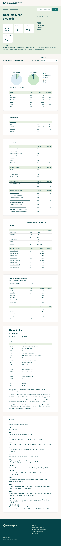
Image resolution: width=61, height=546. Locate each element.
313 (30, 250)
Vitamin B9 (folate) (14, 262)
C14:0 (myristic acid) (14, 172)
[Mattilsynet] (10, 525)
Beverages (5, 8)
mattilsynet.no (35, 533)
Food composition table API (38, 527)
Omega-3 (12, 158)
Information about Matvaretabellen (39, 529)
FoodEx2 (11, 394)
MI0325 (31, 232)
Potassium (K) (13, 297)
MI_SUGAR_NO (40, 126)
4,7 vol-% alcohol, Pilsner (32, 49)
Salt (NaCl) (12, 290)
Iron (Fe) (11, 309)
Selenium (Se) (12, 313)
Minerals (39, 23)
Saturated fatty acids (14, 148)
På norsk (54, 3)
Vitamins (39, 21)
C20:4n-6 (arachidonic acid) (16, 204)
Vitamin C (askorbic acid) (15, 267)
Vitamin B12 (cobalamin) (15, 264)
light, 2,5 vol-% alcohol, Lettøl (9, 49)
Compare (36, 60)
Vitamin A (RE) (13, 234)
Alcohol (11, 104)
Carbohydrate (13, 97)
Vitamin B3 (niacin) (14, 255)
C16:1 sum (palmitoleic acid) (15, 183)
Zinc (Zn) (12, 311)
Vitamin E (12, 244)
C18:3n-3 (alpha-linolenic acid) (16, 195)
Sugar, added (12, 128)
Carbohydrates (40, 20)
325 (31, 318)
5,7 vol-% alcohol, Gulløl (21, 49)
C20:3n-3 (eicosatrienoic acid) (16, 197)
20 (30, 239)
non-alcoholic (41, 49)
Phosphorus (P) (13, 302)
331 (38, 124)
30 (30, 262)
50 (30, 99)
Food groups (36, 3)
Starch (11, 124)
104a (31, 94)
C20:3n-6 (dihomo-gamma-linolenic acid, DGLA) (20, 199)
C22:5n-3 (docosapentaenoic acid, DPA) (18, 209)
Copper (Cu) (12, 316)
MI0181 (31, 97)
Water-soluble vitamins (15, 248)
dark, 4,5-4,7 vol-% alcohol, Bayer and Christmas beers (44, 47)
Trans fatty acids (13, 151)
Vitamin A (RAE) (13, 232)
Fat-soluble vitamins (14, 230)
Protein (11, 101)
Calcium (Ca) (12, 292)
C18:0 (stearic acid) (14, 176)
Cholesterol (12, 162)
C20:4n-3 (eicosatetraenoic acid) (17, 202)
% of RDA (49, 230)
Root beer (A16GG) (21, 337)
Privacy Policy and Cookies (37, 531)
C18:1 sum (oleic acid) (14, 186)
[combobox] (44, 9)
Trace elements (41, 25)
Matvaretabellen (12, 3)
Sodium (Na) (12, 295)
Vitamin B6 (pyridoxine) (15, 260)
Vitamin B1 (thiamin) (14, 250)
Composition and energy (43, 16)
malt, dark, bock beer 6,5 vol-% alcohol (11, 47)
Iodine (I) (11, 318)
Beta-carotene (14, 239)
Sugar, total (12, 126)
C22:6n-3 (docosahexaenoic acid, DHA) (18, 211)
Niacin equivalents (13, 257)
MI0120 (31, 290)
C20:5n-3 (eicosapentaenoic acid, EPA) (18, 206)
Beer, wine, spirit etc (14, 8)
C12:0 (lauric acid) (13, 169)
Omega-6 (12, 160)
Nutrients (46, 3)
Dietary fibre (12, 99)
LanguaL (11, 405)
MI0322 (31, 234)
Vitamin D (12, 241)
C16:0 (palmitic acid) (14, 174)
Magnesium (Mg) (13, 299)
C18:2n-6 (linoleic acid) (14, 192)
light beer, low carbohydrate (26, 47)
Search (54, 9)
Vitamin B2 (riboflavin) (14, 253)
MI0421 (31, 257)
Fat (10, 94)
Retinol (12, 237)
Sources (39, 29)
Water (11, 106)
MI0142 (31, 106)
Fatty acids (39, 18)
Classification (40, 27)
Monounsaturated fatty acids (16, 153)
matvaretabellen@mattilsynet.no (10, 539)
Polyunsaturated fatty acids (16, 155)
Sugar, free (12, 131)
